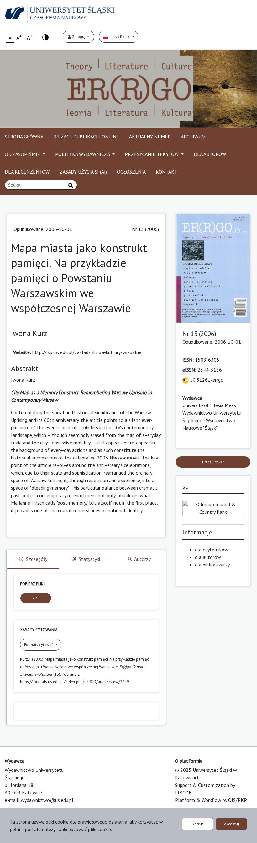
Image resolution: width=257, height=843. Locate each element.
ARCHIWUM (193, 136)
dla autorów (208, 557)
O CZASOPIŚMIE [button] (23, 154)
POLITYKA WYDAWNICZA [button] (83, 154)
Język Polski (119, 36)
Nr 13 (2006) (145, 229)
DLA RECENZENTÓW (27, 172)
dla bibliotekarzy (212, 564)
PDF (36, 598)
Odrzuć (197, 823)
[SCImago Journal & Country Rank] (213, 507)
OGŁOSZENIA (131, 172)
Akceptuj (231, 823)
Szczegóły (36, 559)
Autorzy (142, 559)
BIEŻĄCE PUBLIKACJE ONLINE (86, 136)
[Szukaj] (70, 185)
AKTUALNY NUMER (150, 136)
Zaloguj (78, 36)
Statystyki (89, 559)
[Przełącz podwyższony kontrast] (45, 37)
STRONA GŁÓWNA (24, 136)
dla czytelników (211, 549)
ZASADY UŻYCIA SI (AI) (83, 172)
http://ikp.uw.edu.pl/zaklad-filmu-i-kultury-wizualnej (87, 352)
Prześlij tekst (213, 461)
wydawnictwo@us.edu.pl (47, 800)
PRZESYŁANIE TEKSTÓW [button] (152, 154)
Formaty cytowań (39, 644)
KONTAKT (166, 172)
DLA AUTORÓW (210, 154)
